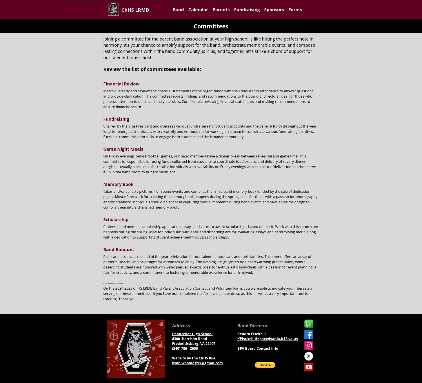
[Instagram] (308, 345)
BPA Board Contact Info (258, 348)
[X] (308, 356)
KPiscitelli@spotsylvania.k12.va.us (267, 338)
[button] (178, 9)
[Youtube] (308, 367)
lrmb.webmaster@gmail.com (197, 363)
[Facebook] (308, 334)
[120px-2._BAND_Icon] (308, 324)
